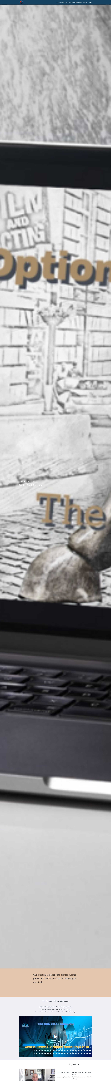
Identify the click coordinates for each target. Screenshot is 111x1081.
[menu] (73, 2)
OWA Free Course (60, 2)
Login (90, 2)
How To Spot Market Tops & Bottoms (74, 2)
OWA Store (85, 2)
